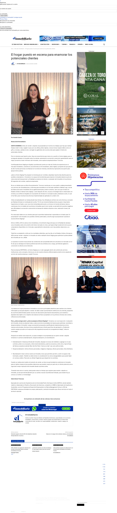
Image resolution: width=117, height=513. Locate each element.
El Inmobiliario (21, 63)
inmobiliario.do (18, 511)
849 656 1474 (60, 503)
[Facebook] (96, 32)
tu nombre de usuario (5, 8)
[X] (103, 32)
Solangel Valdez (15, 452)
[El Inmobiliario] (13, 64)
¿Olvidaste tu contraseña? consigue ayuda (11, 17)
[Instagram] (98, 32)
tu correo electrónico (5, 26)
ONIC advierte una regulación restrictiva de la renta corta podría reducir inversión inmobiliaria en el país (20, 449)
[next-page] (12, 454)
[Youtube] (105, 32)
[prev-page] (11, 454)
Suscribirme (42, 405)
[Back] (0, 1)
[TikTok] (23, 498)
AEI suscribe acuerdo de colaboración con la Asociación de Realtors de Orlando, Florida (63, 449)
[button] (104, 44)
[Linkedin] (101, 32)
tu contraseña (3, 13)
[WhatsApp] (32, 68)
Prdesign (28, 511)
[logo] (22, 39)
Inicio (12, 48)
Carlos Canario (35, 451)
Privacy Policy (3, 19)
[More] (36, 68)
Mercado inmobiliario (19, 48)
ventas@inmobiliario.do (49, 503)
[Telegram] (25, 68)
